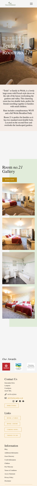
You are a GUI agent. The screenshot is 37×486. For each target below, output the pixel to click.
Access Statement (10, 474)
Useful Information (10, 460)
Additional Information (11, 453)
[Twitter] (17, 401)
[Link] (10, 3)
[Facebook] (20, 401)
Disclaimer (8, 481)
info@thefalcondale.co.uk (15, 398)
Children (7, 463)
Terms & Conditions (11, 470)
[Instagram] (13, 401)
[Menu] (31, 3)
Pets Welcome (9, 467)
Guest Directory (9, 456)
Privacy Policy (9, 477)
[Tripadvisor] (23, 401)
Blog (6, 449)
